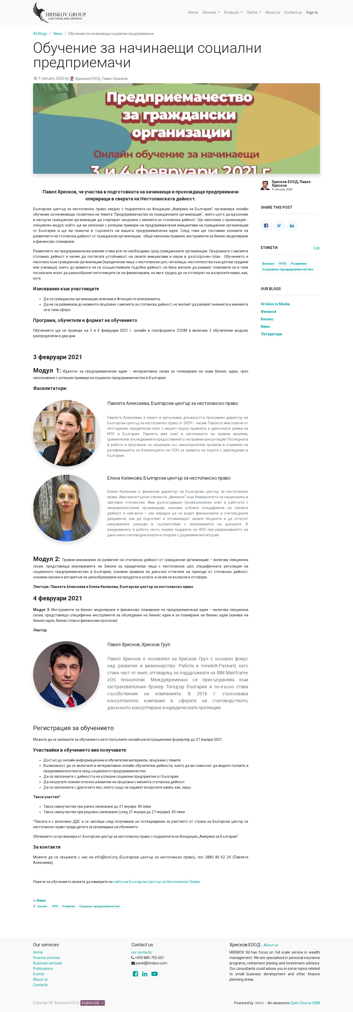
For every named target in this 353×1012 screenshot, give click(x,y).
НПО (55, 906)
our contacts (141, 952)
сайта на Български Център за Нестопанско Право (156, 882)
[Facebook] (266, 225)
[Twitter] (279, 225)
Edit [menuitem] (317, 248)
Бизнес (42, 906)
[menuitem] (193, 12)
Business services (47, 963)
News (58, 34)
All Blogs (40, 34)
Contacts (40, 985)
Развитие (69, 906)
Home (38, 952)
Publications (43, 968)
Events (38, 974)
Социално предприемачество (99, 906)
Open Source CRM (305, 1003)
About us (40, 979)
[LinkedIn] (292, 225)
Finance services (46, 958)
